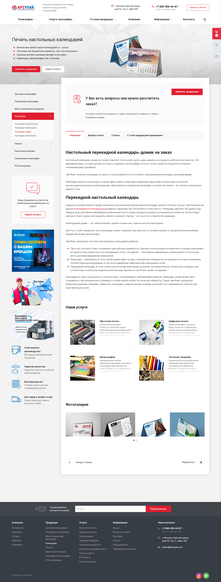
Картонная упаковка (25, 151)
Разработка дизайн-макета (93, 549)
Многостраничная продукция (29, 109)
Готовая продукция (101, 19)
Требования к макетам (124, 549)
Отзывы (16, 536)
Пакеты (18, 143)
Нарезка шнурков (88, 561)
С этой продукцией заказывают (145, 135)
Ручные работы (87, 553)
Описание (75, 135)
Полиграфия (25, 19)
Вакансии (16, 540)
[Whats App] (206, 576)
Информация (162, 19)
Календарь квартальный (26, 124)
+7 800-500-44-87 (167, 6)
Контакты (189, 19)
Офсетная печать (109, 321)
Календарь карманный (25, 135)
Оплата (116, 540)
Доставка (118, 536)
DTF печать (85, 557)
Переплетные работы (90, 545)
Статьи (116, 135)
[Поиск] (204, 19)
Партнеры (17, 532)
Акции (116, 528)
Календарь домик (23, 132)
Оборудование (120, 545)
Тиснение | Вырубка (180, 357)
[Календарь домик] (83, 424)
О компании (18, 528)
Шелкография (107, 357)
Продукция (52, 522)
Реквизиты (17, 545)
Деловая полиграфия (25, 94)
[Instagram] (199, 576)
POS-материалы (23, 166)
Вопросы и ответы (122, 532)
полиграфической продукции (89, 208)
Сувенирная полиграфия (27, 158)
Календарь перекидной (25, 128)
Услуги (83, 522)
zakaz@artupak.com (172, 547)
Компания (135, 19)
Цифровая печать (179, 321)
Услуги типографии (60, 19)
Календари (20, 116)
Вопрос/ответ (96, 135)
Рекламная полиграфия (26, 101)
